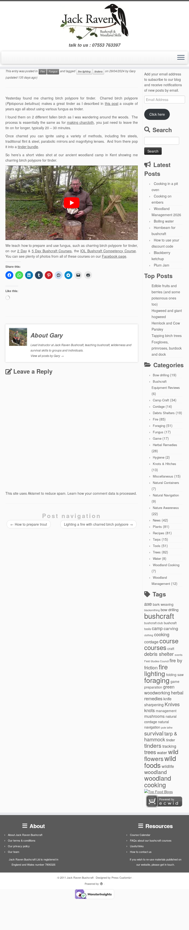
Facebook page (114, 256)
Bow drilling (161, 375)
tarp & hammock (160, 736)
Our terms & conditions (21, 840)
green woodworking (159, 690)
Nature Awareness (166, 507)
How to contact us (141, 852)
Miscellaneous (163, 476)
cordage (151, 642)
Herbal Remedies (165, 444)
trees (150, 752)
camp (157, 628)
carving (171, 628)
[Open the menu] (181, 57)
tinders (98, 71)
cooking (161, 634)
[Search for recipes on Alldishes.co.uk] (158, 791)
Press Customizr (121, 877)
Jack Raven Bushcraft (80, 877)
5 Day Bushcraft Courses (52, 250)
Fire (42, 71)
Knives (172, 704)
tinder (170, 739)
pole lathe (167, 727)
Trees (157, 552)
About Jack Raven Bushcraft (25, 835)
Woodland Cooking (166, 565)
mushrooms (154, 716)
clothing (148, 635)
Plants (157, 526)
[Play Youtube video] (71, 203)
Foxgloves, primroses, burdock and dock (167, 348)
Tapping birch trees (167, 335)
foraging (157, 680)
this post (111, 103)
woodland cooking (157, 781)
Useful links (137, 846)
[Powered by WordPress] (101, 882)
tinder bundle (28, 146)
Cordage (159, 406)
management (166, 710)
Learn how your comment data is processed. (102, 493)
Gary (132, 71)
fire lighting (84, 71)
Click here (157, 114)
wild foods (160, 761)
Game (157, 438)
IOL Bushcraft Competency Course (108, 250)
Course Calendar (140, 835)
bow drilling (169, 609)
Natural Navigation (166, 495)
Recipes (158, 533)
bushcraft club (153, 623)
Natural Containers (166, 482)
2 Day (22, 250)
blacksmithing (152, 610)
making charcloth (80, 122)
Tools (156, 545)
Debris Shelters (164, 412)
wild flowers (161, 755)
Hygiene (158, 457)
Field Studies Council (156, 661)
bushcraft (159, 615)
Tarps (157, 539)
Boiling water (164, 221)
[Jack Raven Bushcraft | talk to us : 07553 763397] (94, 22)
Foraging (159, 425)
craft (170, 648)
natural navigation (156, 724)
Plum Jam (161, 265)
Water (157, 558)
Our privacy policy (19, 846)
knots (149, 710)
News (157, 520)
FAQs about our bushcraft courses (151, 840)
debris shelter (159, 653)
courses (155, 647)
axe (148, 603)
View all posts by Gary (47, 355)
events (178, 655)
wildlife (168, 766)
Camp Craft (161, 400)
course (168, 640)
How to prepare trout (28, 524)
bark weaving (163, 604)
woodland (155, 771)
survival (153, 733)
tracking (169, 746)
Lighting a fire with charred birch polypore (98, 524)
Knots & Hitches (164, 463)
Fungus (53, 71)
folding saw (175, 674)
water (162, 752)
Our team (13, 852)
